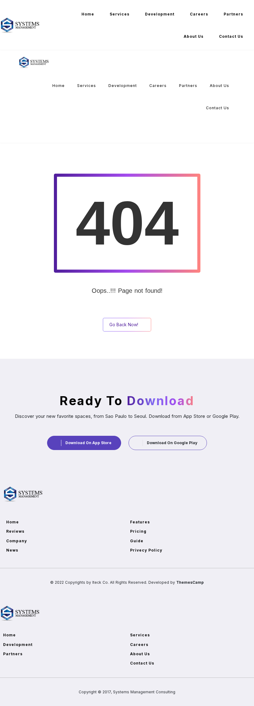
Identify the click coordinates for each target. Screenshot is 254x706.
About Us (194, 36)
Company (16, 541)
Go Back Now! (123, 324)
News (12, 550)
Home (87, 14)
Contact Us (231, 36)
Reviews (15, 531)
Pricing (138, 531)
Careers (199, 14)
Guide (136, 541)
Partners (233, 14)
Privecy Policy (146, 550)
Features (140, 522)
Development (159, 14)
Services (119, 14)
